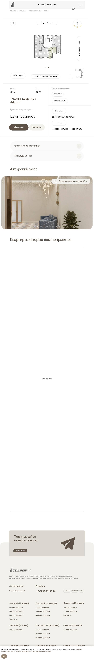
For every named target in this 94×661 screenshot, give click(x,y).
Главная (13, 11)
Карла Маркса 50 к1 (17, 591)
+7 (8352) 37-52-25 (46, 591)
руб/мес (71, 117)
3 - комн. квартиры (16, 616)
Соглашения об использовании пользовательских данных (33, 651)
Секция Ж (22, 11)
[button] (58, 94)
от (58, 117)
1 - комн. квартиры (42, 608)
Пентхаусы (13, 619)
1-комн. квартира (35, 11)
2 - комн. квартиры (16, 612)
